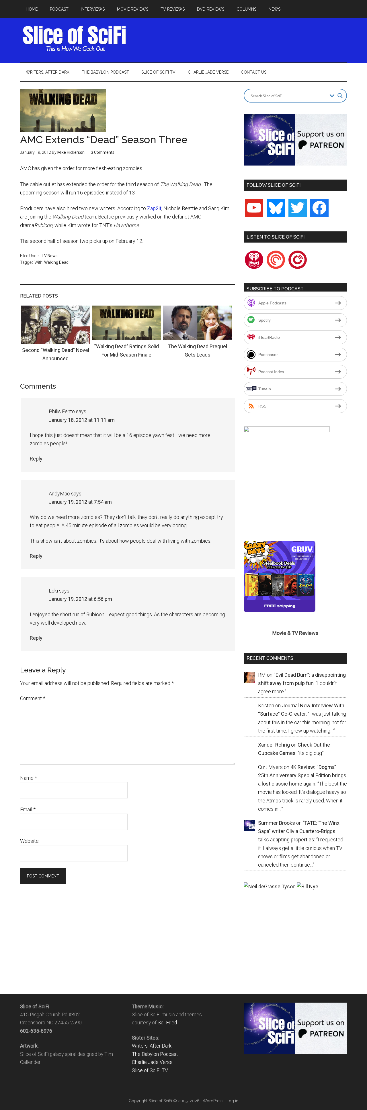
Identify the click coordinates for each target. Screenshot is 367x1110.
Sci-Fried (167, 1023)
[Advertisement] (242, 39)
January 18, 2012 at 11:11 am (82, 420)
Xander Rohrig (274, 745)
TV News (50, 255)
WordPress (213, 1101)
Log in (232, 1101)
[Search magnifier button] (340, 96)
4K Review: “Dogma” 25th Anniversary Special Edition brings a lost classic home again (302, 775)
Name (28, 778)
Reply (36, 459)
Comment (32, 698)
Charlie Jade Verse (152, 1062)
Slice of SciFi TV (150, 1070)
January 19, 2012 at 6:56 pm (80, 599)
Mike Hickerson (71, 152)
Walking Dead (56, 262)
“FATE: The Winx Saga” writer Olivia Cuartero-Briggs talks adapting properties (298, 831)
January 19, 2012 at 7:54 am (80, 502)
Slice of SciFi (74, 39)
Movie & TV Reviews (295, 633)
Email (28, 809)
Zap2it (154, 208)
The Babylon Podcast (155, 1054)
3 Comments (102, 152)
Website (29, 841)
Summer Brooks (276, 823)
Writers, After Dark (151, 1046)
